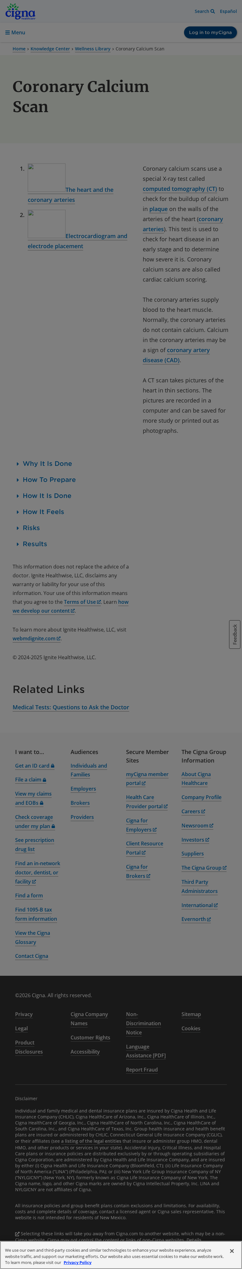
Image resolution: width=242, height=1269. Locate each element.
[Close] (232, 1251)
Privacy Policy (77, 1262)
